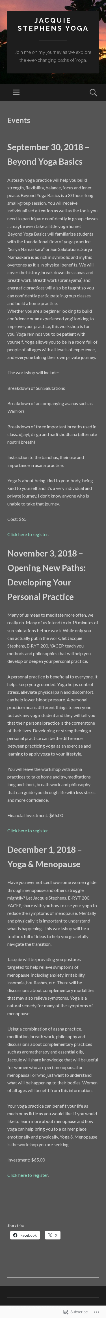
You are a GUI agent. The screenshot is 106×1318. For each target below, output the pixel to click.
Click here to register (27, 534)
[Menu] (16, 92)
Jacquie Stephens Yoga (53, 24)
